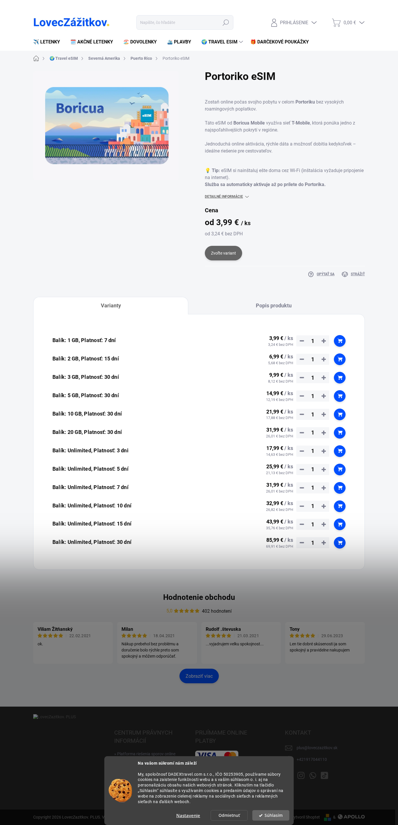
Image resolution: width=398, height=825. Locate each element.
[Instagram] (301, 774)
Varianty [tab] (111, 305)
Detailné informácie (224, 197)
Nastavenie (188, 815)
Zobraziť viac (199, 676)
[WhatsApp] (312, 774)
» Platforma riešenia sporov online (144, 754)
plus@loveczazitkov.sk (317, 747)
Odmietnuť (229, 815)
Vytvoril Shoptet (305, 817)
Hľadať (226, 22)
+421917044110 (312, 759)
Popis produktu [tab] (274, 305)
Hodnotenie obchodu (199, 597)
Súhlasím (274, 815)
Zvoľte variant (223, 253)
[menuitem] (48, 42)
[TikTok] (324, 774)
